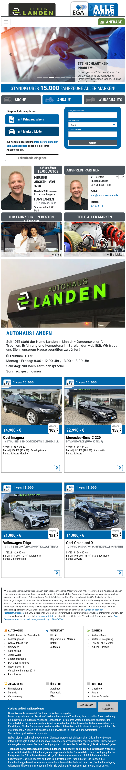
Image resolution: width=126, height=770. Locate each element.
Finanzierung (15, 688)
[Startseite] (32, 10)
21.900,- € (12, 535)
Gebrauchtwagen (17, 658)
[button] (111, 21)
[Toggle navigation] (5, 22)
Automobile (15, 630)
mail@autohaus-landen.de (104, 195)
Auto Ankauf (14, 650)
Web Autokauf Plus (18, 643)
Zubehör (97, 630)
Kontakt (97, 684)
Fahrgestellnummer (76, 110)
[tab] (21, 99)
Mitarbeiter (97, 688)
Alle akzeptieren (108, 706)
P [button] (56, 468)
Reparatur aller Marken (62, 639)
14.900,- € (12, 430)
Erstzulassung (73, 120)
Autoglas (55, 647)
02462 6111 (49, 207)
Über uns (55, 684)
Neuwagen (13, 647)
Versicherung (15, 696)
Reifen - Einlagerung (102, 639)
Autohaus (55, 688)
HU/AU (53, 635)
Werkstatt (57, 630)
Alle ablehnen (86, 704)
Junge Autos (14, 654)
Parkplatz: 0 (14, 674)
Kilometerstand (74, 130)
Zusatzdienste (17, 684)
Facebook (55, 692)
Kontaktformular (100, 696)
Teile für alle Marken (102, 643)
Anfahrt (95, 692)
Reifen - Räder (99, 635)
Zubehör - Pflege (100, 647)
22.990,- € (75, 430)
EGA (52, 696)
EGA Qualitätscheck (18, 662)
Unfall (53, 643)
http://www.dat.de (45, 616)
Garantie (12, 692)
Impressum (40, 765)
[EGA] (94, 10)
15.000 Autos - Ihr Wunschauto (24, 635)
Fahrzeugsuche (16, 639)
